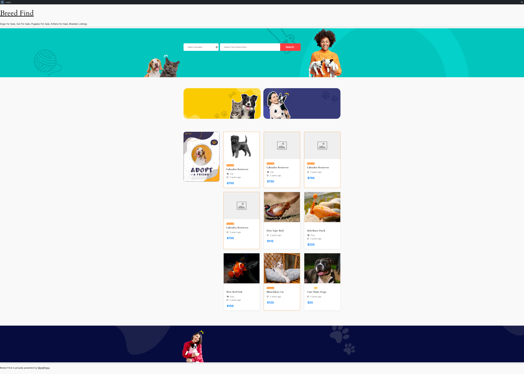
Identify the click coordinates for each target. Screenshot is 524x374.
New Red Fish (234, 292)
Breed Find (17, 13)
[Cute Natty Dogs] (322, 268)
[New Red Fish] (242, 268)
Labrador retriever (237, 169)
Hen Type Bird (275, 230)
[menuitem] (2, 2)
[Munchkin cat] (282, 268)
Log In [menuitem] (8, 2)
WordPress (44, 367)
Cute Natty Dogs (316, 292)
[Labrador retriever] (242, 146)
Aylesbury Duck (316, 230)
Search (290, 47)
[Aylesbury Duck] (322, 207)
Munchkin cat (275, 292)
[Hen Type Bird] (282, 207)
